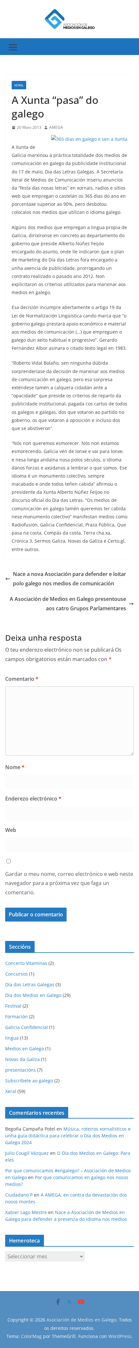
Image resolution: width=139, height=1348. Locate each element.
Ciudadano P (19, 1195)
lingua (12, 1038)
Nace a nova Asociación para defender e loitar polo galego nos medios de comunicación (69, 578)
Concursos (16, 974)
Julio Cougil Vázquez (27, 1153)
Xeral (19, 85)
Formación (16, 1016)
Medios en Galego (24, 1048)
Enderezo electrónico (33, 798)
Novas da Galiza (22, 1059)
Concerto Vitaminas (26, 963)
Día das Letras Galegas (29, 984)
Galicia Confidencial (26, 1027)
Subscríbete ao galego (29, 1080)
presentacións (20, 1070)
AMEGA (56, 127)
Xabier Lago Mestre (26, 1212)
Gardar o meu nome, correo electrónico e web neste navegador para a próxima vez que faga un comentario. (69, 883)
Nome (15, 767)
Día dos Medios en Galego (33, 995)
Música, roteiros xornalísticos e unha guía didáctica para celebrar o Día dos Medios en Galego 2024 (68, 1135)
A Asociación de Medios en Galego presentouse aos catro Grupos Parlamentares (68, 603)
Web (10, 830)
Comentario (21, 678)
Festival (13, 1006)
